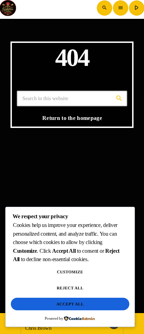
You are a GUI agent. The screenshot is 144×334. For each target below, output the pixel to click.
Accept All (70, 304)
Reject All (70, 288)
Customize (70, 272)
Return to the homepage (72, 118)
